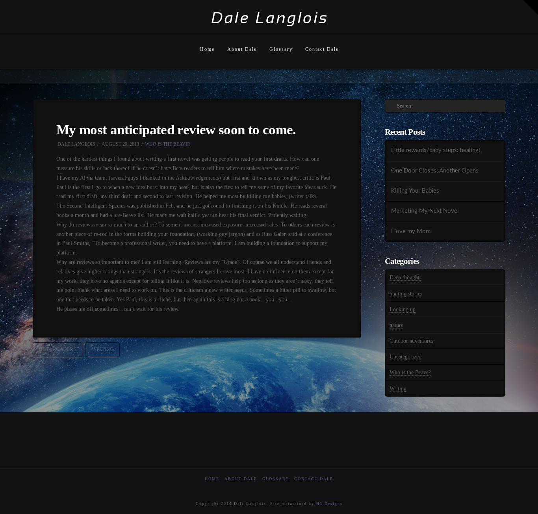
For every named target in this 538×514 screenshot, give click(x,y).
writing (102, 349)
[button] (530, 7)
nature (396, 325)
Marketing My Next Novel (425, 211)
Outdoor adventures (411, 341)
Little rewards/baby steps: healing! (435, 150)
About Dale (240, 479)
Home (212, 479)
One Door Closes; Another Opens (435, 171)
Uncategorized (405, 357)
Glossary (275, 479)
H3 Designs (329, 503)
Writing (398, 389)
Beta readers (57, 349)
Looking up (403, 309)
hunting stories (406, 294)
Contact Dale (313, 479)
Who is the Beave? (167, 144)
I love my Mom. (411, 231)
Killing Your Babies (415, 191)
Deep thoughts (405, 277)
